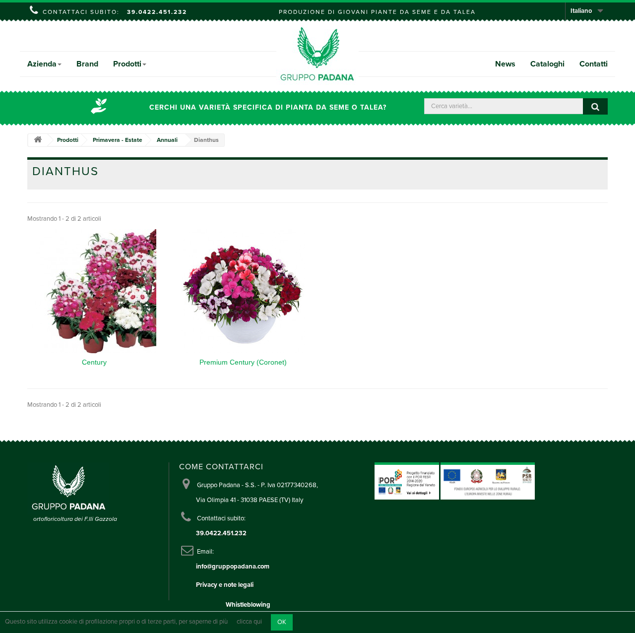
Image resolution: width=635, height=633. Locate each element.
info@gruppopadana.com (232, 566)
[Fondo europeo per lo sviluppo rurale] (488, 481)
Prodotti (127, 64)
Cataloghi (547, 64)
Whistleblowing (248, 605)
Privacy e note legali (225, 585)
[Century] (94, 291)
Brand (87, 64)
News (505, 64)
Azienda (42, 64)
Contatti (593, 64)
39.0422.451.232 (157, 11)
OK (281, 622)
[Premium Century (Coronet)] (243, 291)
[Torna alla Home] (37, 140)
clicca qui (249, 622)
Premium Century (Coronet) (243, 362)
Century (94, 362)
